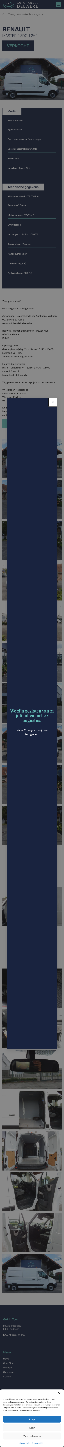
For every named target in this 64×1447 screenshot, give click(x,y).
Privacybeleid (37, 1443)
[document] (32, 723)
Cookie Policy (24, 1443)
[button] (59, 1393)
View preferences (32, 1436)
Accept (32, 1419)
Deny (32, 1427)
